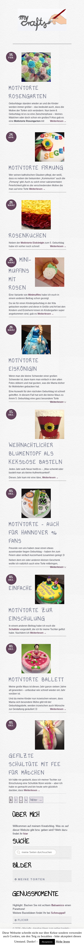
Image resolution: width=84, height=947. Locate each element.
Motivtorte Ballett (36, 679)
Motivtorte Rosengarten (28, 92)
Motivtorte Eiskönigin (32, 242)
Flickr (23, 920)
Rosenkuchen (27, 235)
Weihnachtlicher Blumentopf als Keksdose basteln (36, 453)
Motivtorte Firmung (36, 168)
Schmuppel (58, 912)
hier (25, 833)
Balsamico (57, 905)
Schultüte (14, 629)
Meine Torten (31, 879)
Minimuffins (34, 294)
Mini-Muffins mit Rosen (20, 273)
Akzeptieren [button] (47, 942)
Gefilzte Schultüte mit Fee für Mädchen (35, 764)
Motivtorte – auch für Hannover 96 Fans (34, 532)
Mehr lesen (63, 941)
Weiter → (36, 799)
